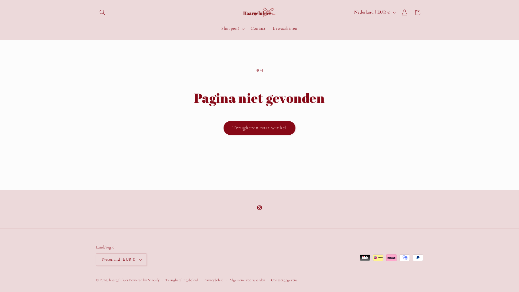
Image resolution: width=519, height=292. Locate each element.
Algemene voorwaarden (247, 280)
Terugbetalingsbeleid (181, 280)
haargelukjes (118, 280)
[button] (102, 12)
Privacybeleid (214, 280)
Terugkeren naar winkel (259, 128)
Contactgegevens (284, 280)
